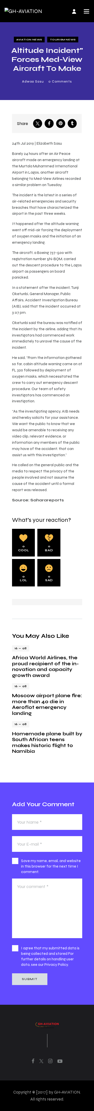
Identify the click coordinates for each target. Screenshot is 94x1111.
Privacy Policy (56, 964)
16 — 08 (21, 648)
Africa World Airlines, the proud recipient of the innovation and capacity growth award (45, 666)
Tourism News (63, 39)
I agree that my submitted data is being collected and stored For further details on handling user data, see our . (50, 956)
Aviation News (29, 39)
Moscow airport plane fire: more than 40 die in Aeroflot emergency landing (47, 704)
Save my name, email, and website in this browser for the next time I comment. (51, 866)
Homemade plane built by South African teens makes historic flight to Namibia (47, 742)
